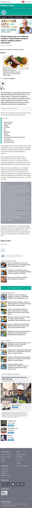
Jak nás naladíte (21, 454)
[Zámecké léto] (16, 26)
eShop (3, 461)
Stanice (3, 459)
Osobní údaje (10, 504)
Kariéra (18, 461)
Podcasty (4, 473)
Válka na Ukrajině (6, 454)
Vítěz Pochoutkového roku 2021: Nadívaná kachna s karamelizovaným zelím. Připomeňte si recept (19, 264)
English (25, 504)
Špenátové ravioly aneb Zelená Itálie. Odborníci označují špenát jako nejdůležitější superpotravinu (19, 333)
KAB (6, 244)
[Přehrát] (3, 83)
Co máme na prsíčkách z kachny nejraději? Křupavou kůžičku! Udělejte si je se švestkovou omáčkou (19, 271)
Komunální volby (5, 457)
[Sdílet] (4, 89)
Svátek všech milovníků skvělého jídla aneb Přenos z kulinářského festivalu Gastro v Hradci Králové (19, 351)
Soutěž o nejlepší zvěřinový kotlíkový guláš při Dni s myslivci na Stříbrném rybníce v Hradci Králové (19, 358)
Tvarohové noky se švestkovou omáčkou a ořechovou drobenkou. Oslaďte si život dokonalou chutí (18, 296)
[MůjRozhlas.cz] (3, 53)
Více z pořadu (6, 340)
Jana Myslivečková (15, 73)
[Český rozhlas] (5, 2)
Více (26, 17)
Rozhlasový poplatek (22, 466)
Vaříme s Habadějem (6, 45)
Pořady (10, 17)
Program (15, 8)
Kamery (29, 8)
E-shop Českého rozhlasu (10, 374)
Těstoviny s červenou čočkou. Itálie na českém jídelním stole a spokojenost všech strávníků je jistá (19, 318)
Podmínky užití (18, 504)
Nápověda (19, 457)
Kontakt (19, 463)
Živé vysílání (4, 469)
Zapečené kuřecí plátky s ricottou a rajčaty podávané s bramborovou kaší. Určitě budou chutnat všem (19, 303)
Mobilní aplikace (5, 475)
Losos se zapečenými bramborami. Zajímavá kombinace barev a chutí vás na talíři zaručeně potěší (18, 325)
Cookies (3, 504)
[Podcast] (1, 89)
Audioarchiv (22, 8)
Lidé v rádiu (20, 459)
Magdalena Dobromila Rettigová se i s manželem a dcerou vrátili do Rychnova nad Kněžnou (19, 344)
